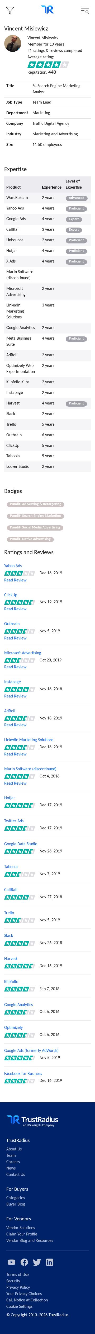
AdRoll (9, 711)
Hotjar (9, 798)
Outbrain (12, 624)
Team (11, 1156)
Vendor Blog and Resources (29, 1241)
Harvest (10, 959)
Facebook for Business (23, 1074)
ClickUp (10, 595)
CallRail (10, 890)
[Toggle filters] (10, 10)
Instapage (12, 682)
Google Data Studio (20, 844)
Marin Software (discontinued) (30, 769)
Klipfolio (11, 982)
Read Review (15, 580)
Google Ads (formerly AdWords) (31, 1051)
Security (13, 1281)
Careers (13, 1162)
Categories (15, 1198)
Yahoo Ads (13, 566)
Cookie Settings (19, 1307)
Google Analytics (18, 1005)
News (11, 1168)
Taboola (11, 867)
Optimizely (13, 1028)
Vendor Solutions (20, 1228)
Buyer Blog (15, 1204)
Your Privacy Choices (24, 1294)
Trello (9, 913)
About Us (14, 1149)
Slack (8, 936)
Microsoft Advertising (22, 653)
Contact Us (15, 1175)
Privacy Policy (18, 1288)
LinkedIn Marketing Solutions (28, 740)
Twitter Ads (13, 821)
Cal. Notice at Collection (27, 1300)
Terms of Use (17, 1275)
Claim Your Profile (21, 1234)
